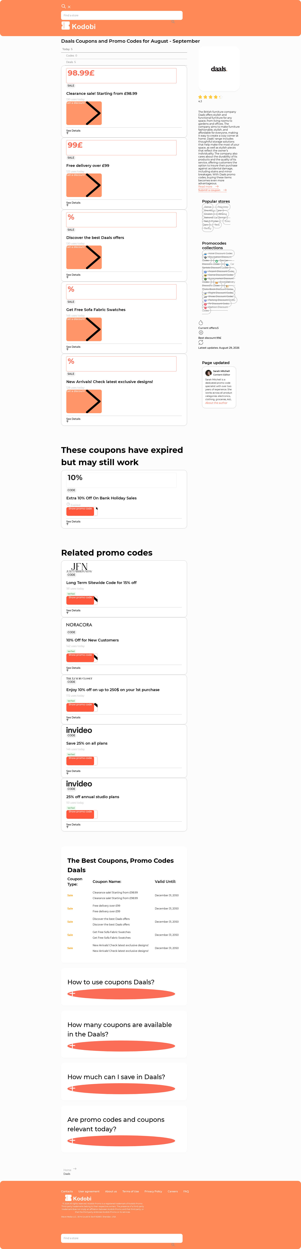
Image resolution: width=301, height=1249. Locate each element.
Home (67, 1170)
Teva (217, 224)
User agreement (89, 1191)
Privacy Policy (153, 1191)
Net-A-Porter (211, 221)
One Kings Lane (212, 210)
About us (111, 1191)
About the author (216, 402)
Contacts (67, 1191)
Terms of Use (130, 1191)
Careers (173, 1191)
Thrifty (207, 228)
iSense (207, 206)
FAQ (186, 1191)
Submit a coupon (209, 190)
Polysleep (223, 206)
